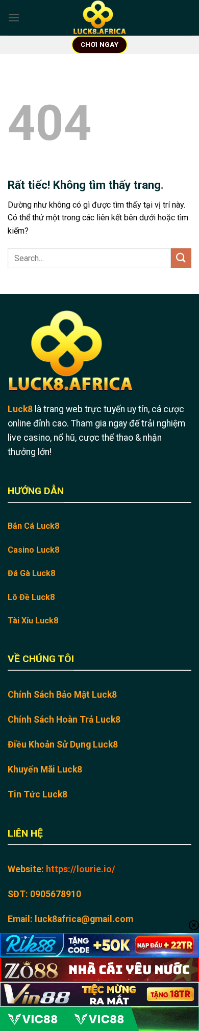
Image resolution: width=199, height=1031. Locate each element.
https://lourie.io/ (80, 869)
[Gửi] (181, 258)
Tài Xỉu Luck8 (33, 620)
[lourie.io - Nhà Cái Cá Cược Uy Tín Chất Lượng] (99, 18)
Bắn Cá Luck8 (33, 526)
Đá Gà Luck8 (31, 573)
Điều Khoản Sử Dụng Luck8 (63, 744)
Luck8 (20, 409)
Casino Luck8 (33, 550)
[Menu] (14, 17)
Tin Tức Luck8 (37, 794)
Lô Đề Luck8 (31, 597)
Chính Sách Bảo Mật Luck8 (62, 695)
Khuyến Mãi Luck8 (45, 769)
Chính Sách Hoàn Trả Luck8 (64, 719)
